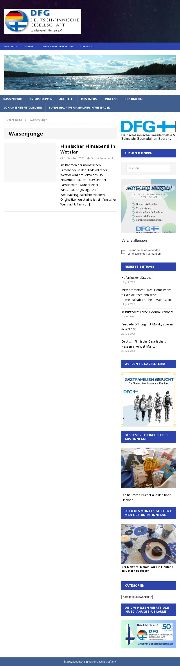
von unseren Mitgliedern (23, 107)
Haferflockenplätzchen (137, 277)
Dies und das (133, 99)
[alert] (148, 251)
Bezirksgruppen (40, 99)
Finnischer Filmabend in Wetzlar (87, 149)
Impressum (87, 46)
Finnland (110, 99)
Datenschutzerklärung (57, 46)
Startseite (10, 46)
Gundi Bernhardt (102, 158)
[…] (91, 204)
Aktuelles (66, 99)
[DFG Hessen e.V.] (90, 72)
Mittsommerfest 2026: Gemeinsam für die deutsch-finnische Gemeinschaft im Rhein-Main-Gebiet (147, 295)
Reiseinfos (89, 99)
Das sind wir (12, 99)
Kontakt (29, 46)
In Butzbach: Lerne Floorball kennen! (147, 312)
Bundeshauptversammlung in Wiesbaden (79, 107)
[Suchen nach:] (148, 168)
